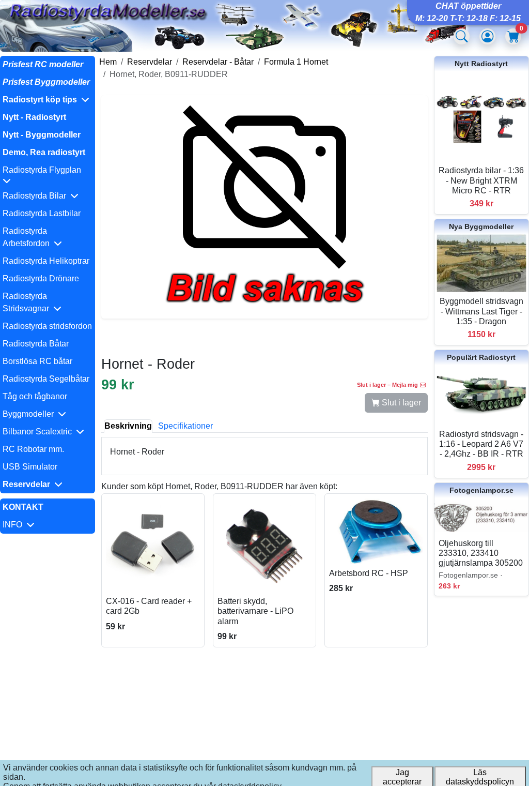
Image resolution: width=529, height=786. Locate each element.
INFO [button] (14, 524)
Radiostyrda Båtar (36, 343)
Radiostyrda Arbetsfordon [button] (28, 237)
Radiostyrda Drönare (41, 278)
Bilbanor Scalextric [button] (39, 431)
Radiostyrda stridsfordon (47, 326)
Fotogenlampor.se (481, 490)
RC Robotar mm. (33, 449)
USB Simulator (30, 466)
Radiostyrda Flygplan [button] (44, 169)
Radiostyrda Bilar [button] (36, 195)
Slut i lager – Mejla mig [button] (387, 385)
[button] (47, 100)
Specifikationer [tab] (185, 425)
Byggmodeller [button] (30, 414)
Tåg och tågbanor (35, 396)
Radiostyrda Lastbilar (42, 213)
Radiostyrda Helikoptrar (46, 260)
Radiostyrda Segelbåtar (46, 378)
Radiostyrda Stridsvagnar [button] (28, 302)
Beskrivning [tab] (128, 425)
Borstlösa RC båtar (37, 361)
